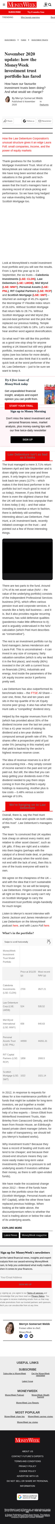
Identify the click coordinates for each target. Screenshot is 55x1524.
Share (9, 121)
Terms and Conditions (27, 1461)
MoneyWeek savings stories (40, 1416)
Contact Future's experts (27, 1456)
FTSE (34, 693)
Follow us (30, 121)
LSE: (45, 287)
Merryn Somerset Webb (29, 98)
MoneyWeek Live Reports (27, 1403)
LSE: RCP (44, 291)
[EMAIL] (32, 1336)
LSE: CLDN (27, 279)
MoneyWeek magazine (34, 1235)
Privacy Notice (37, 1296)
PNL (5, 291)
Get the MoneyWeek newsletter (40, 1374)
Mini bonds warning (30, 17)
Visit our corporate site (38, 1511)
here (15, 925)
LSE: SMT (39, 295)
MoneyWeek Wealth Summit (40, 1396)
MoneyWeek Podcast (14, 1395)
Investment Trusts (39, 40)
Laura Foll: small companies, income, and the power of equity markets (26, 146)
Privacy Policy (27, 1466)
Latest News (10, 1235)
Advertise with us (27, 1476)
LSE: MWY (10, 287)
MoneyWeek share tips (14, 1416)
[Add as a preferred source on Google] (27, 1496)
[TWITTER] (21, 1336)
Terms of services (35, 1293)
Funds (23, 40)
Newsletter (46, 121)
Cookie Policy (27, 1471)
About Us (27, 1451)
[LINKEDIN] (26, 1336)
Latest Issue (27, 1381)
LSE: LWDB (25, 283)
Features (44, 104)
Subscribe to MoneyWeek (14, 1373)
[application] (27, 556)
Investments (10, 40)
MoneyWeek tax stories (27, 1422)
